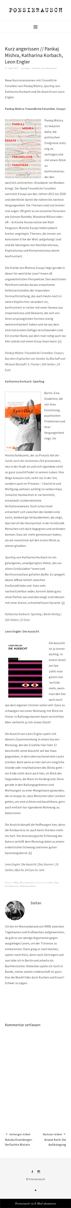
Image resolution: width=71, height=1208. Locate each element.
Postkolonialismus (28, 885)
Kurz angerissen (27, 882)
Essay (56, 882)
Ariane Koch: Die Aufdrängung (54, 1139)
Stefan (27, 68)
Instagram (39, 1173)
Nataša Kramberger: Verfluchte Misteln (18, 1139)
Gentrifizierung (12, 885)
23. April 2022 (11, 68)
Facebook (32, 1173)
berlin (50, 882)
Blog (16, 882)
